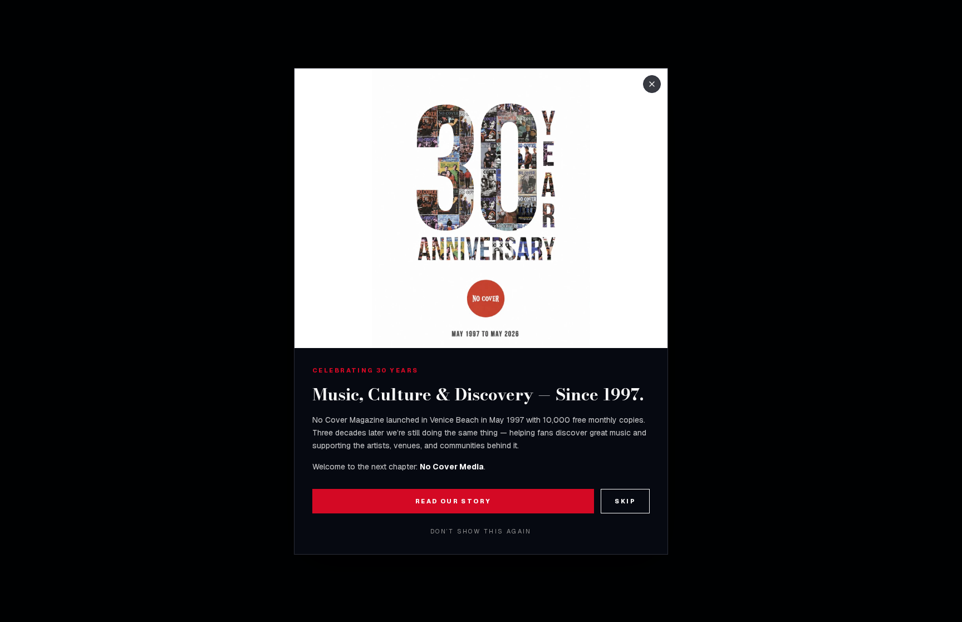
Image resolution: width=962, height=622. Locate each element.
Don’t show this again (481, 531)
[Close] (652, 84)
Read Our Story (453, 501)
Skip (625, 501)
